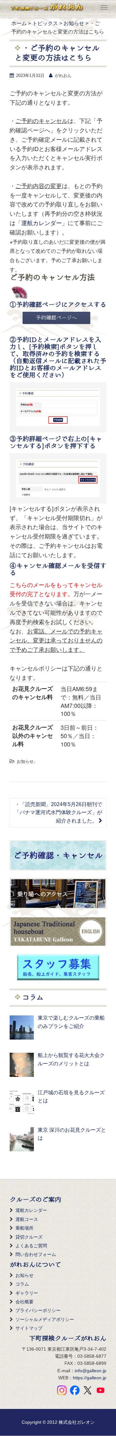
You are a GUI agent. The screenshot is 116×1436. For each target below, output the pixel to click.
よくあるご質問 (31, 1245)
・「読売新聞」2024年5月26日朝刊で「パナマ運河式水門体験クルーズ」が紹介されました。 (58, 812)
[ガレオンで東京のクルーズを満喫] (46, 8)
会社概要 (24, 1301)
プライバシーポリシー (38, 1310)
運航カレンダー (41, 222)
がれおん (63, 75)
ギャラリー (26, 1293)
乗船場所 (24, 1228)
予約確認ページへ (56, 318)
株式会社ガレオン (77, 1422)
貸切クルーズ (29, 1237)
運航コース (26, 1219)
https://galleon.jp (89, 1377)
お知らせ (25, 761)
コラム (22, 1284)
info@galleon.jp (90, 1370)
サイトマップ (29, 1328)
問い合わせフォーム (35, 1254)
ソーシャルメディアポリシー (44, 1319)
